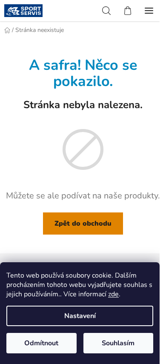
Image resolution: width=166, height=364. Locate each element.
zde (113, 294)
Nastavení (80, 316)
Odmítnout (41, 343)
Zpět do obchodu (83, 223)
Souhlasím (118, 343)
